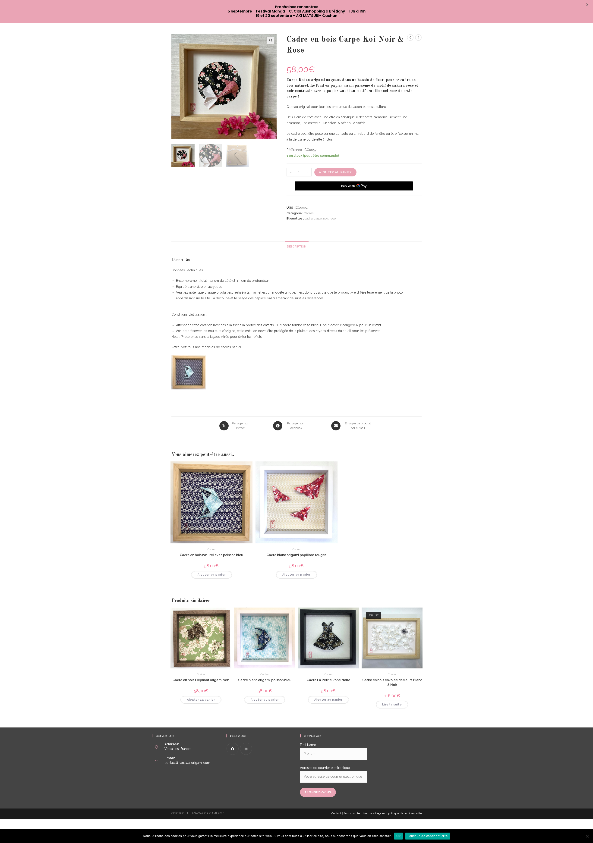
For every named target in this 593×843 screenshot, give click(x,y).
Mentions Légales (374, 813)
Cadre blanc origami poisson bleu (264, 680)
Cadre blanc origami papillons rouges (296, 555)
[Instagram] (246, 749)
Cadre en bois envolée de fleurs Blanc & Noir (392, 682)
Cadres (308, 213)
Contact (336, 813)
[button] (270, 40)
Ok (398, 836)
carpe (318, 218)
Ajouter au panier (335, 172)
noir (325, 218)
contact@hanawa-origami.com (187, 763)
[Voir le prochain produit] (418, 37)
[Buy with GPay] (354, 186)
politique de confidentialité (405, 813)
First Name (308, 745)
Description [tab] (296, 246)
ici (239, 347)
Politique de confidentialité (427, 836)
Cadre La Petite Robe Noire (328, 680)
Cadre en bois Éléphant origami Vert (201, 680)
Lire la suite (392, 704)
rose (333, 218)
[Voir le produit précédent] (410, 37)
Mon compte (352, 813)
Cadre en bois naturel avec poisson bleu (211, 555)
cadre (308, 218)
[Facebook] (233, 749)
